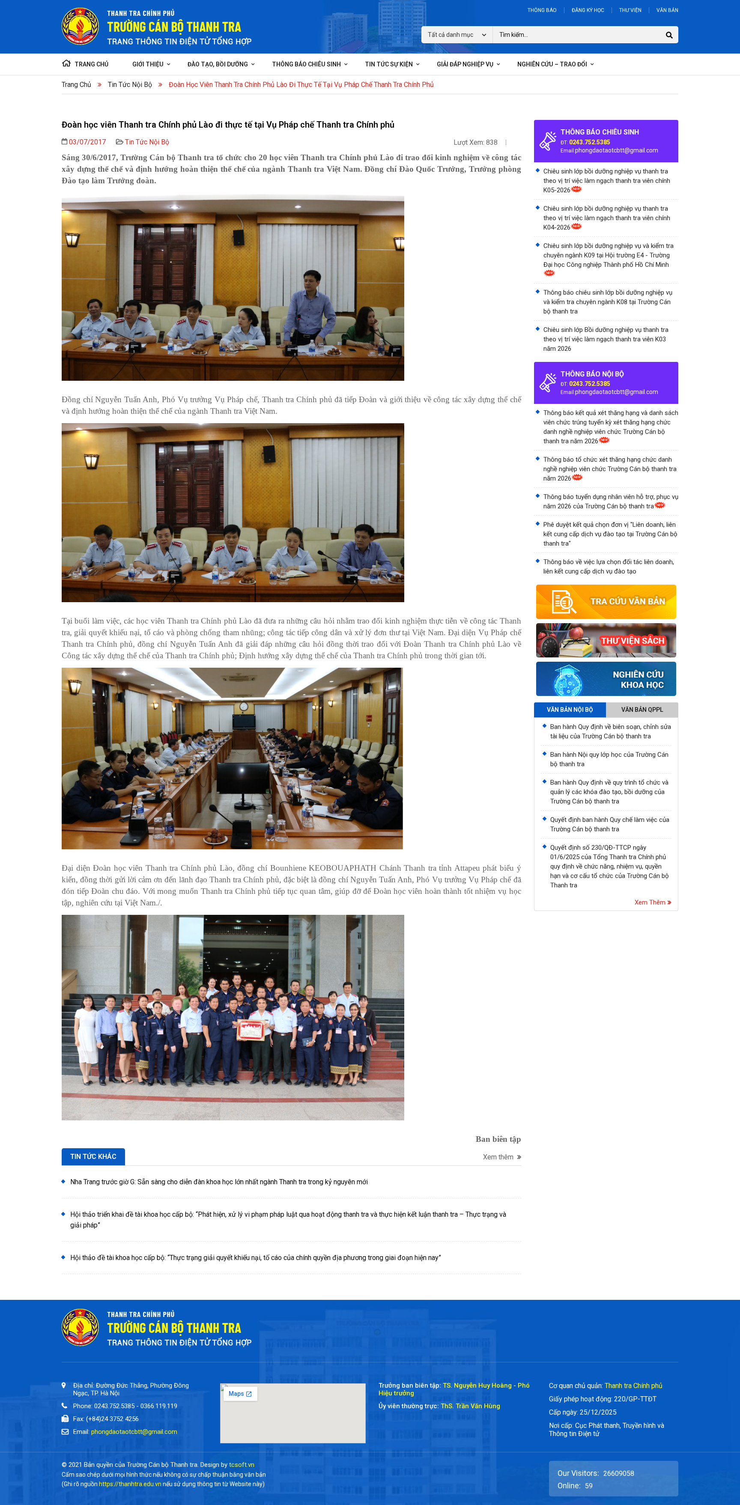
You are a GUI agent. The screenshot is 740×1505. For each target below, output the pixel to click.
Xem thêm (499, 1157)
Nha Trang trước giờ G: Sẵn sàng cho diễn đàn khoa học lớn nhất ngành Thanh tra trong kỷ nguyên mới (219, 1182)
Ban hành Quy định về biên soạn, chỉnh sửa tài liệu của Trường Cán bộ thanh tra (610, 731)
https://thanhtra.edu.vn (130, 1484)
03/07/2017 (87, 142)
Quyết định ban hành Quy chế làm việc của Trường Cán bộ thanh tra (609, 824)
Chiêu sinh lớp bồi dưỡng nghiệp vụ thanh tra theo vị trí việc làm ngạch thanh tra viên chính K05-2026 (606, 180)
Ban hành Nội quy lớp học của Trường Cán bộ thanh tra (609, 759)
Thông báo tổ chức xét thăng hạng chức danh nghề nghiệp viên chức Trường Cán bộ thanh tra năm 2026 (610, 469)
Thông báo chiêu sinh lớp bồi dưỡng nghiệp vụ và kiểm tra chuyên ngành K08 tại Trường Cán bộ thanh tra (607, 302)
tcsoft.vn (241, 1465)
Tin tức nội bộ (130, 85)
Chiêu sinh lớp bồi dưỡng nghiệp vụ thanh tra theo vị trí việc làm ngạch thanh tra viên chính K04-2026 (606, 218)
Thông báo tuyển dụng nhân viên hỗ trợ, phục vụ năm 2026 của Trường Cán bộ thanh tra (610, 501)
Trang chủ (76, 85)
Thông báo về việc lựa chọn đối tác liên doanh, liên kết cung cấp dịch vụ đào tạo (608, 566)
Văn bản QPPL (642, 709)
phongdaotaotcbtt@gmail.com (616, 150)
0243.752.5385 (589, 142)
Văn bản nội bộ (570, 709)
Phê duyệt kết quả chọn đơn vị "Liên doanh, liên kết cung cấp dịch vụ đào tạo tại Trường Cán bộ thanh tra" (610, 534)
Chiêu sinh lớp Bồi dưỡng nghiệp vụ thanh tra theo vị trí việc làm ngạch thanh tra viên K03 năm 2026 (605, 339)
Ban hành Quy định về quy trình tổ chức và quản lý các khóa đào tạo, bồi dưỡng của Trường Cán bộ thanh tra (609, 792)
